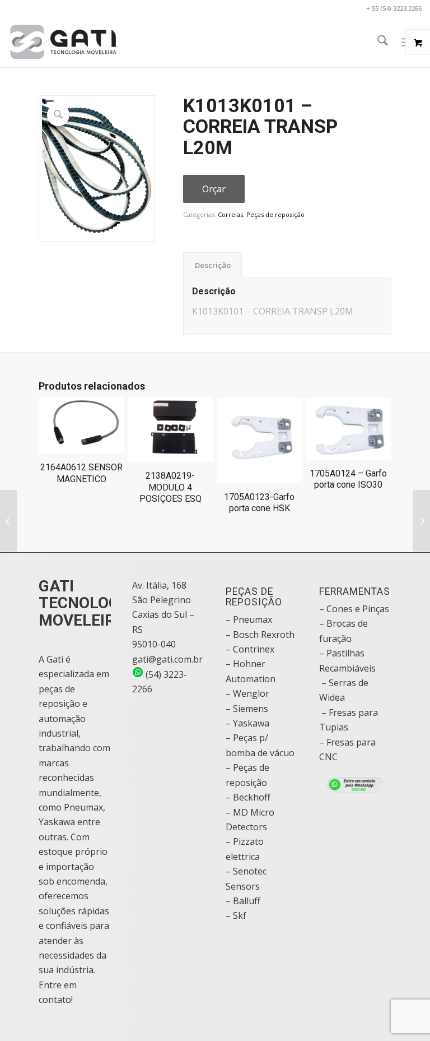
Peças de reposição (275, 214)
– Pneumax (249, 619)
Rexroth (278, 634)
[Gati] (63, 42)
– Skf (236, 915)
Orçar (214, 189)
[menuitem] (377, 42)
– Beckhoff (248, 797)
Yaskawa (251, 723)
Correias (230, 214)
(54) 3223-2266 (159, 681)
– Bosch (242, 634)
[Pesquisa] (377, 42)
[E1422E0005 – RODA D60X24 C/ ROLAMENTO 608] (421, 521)
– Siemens (247, 708)
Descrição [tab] (213, 265)
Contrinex (253, 649)
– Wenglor (247, 693)
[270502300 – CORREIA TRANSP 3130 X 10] (8, 521)
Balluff (246, 901)
